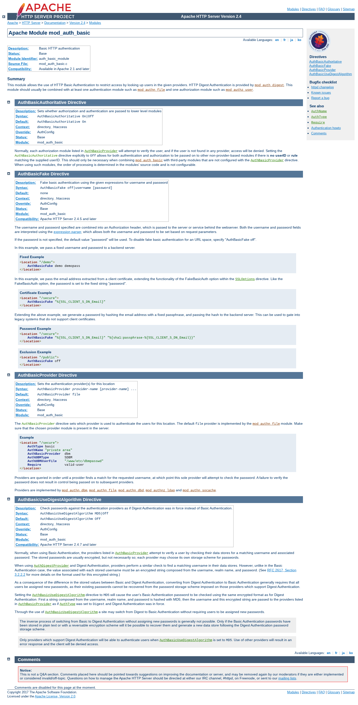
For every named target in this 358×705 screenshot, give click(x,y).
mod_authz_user (239, 90)
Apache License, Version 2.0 (55, 696)
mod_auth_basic (149, 160)
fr (285, 40)
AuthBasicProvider (322, 70)
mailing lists (287, 678)
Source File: (18, 64)
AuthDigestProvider (51, 566)
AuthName (319, 111)
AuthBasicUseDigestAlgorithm (330, 74)
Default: (22, 121)
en (277, 40)
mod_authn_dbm (74, 490)
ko (299, 40)
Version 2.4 (77, 23)
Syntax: (22, 116)
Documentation (55, 23)
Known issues (321, 92)
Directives (309, 9)
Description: (18, 48)
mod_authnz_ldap (160, 490)
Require (318, 122)
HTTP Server (31, 23)
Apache (12, 23)
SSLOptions (245, 279)
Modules (293, 9)
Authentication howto (326, 128)
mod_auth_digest (269, 85)
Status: (14, 53)
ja (291, 40)
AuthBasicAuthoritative (325, 61)
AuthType (319, 117)
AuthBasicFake (320, 66)
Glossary (334, 9)
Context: (23, 127)
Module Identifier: (23, 58)
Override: (23, 132)
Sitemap (349, 9)
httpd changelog (322, 87)
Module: (22, 142)
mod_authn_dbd (131, 490)
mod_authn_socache (199, 490)
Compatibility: (20, 69)
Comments (319, 133)
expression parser (67, 232)
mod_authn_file (151, 90)
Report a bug (320, 98)
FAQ (322, 9)
